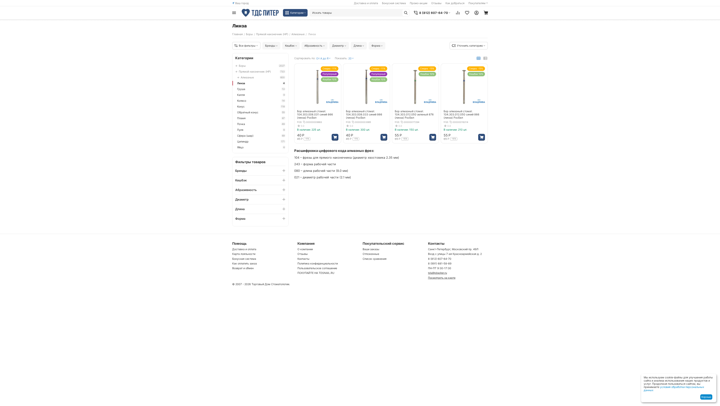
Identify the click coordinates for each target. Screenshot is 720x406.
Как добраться (454, 3)
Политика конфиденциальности (317, 263)
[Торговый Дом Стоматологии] (260, 12)
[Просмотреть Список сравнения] (457, 13)
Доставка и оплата (366, 3)
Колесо (261, 100)
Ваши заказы (371, 249)
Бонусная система (394, 3)
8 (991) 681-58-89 (440, 263)
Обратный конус (261, 112)
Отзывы (436, 3)
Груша (261, 89)
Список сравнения (374, 258)
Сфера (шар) (261, 135)
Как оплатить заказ (244, 263)
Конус (261, 106)
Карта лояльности (243, 253)
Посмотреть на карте (441, 277)
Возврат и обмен (243, 268)
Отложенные (371, 253)
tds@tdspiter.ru (437, 272)
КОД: (299, 122)
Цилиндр (261, 141)
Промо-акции (418, 3)
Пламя (261, 118)
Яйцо (261, 147)
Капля (261, 94)
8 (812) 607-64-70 (439, 258)
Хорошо (706, 396)
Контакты (303, 258)
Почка (261, 124)
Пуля (261, 129)
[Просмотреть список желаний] (467, 13)
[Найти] (405, 12)
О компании (305, 249)
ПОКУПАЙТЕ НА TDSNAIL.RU (315, 272)
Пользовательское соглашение (317, 268)
